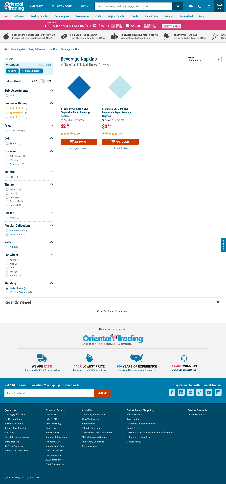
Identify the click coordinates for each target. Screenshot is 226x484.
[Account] (209, 6)
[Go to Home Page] (5, 49)
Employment (88, 423)
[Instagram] (218, 392)
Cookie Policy (134, 441)
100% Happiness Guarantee (96, 436)
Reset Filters (45, 65)
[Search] (177, 6)
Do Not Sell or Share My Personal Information (150, 432)
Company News (90, 446)
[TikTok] (199, 392)
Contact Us (51, 414)
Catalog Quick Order (14, 414)
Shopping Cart (52, 441)
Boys (13, 70)
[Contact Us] (199, 6)
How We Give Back (91, 418)
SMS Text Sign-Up (13, 446)
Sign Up (102, 393)
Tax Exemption (53, 455)
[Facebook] (172, 392)
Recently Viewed (17, 302)
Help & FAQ (51, 418)
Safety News (133, 428)
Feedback (223, 244)
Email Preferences (54, 464)
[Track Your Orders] (191, 6)
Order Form (51, 428)
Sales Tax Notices (54, 450)
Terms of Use (133, 418)
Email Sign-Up (11, 441)
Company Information (93, 414)
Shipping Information (56, 436)
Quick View (80, 148)
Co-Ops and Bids (13, 418)
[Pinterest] (190, 392)
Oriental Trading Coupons (17, 436)
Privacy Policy (134, 414)
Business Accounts (13, 423)
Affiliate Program (91, 428)
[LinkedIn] (181, 392)
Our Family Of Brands (93, 441)
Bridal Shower (32, 70)
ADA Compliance (54, 459)
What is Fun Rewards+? (16, 450)
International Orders (55, 446)
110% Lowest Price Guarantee (97, 432)
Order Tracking (53, 423)
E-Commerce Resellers (138, 436)
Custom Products (196, 414)
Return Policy (52, 432)
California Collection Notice (141, 423)
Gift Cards (9, 432)
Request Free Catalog (15, 428)
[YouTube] (208, 392)
